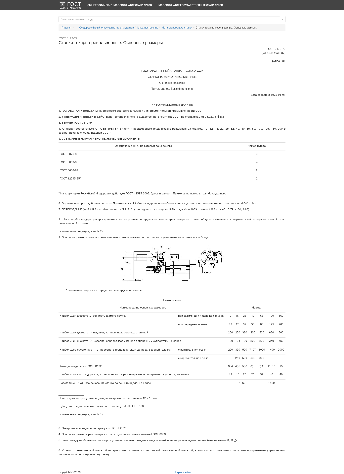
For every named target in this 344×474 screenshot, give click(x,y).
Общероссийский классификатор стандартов (119, 5)
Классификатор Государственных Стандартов (190, 5)
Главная (66, 27)
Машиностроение (147, 27)
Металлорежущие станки (177, 27)
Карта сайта (183, 472)
